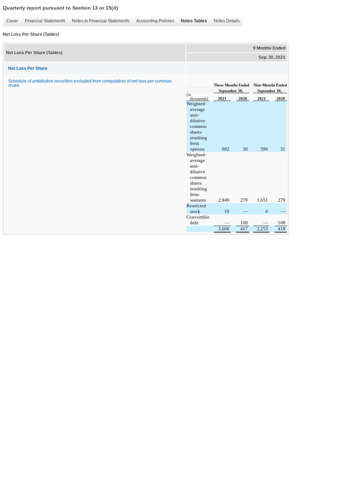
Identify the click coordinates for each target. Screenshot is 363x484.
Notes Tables (192, 21)
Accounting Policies (153, 21)
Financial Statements (43, 21)
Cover (10, 21)
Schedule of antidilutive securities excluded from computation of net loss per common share (90, 83)
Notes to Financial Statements (98, 21)
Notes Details (225, 21)
